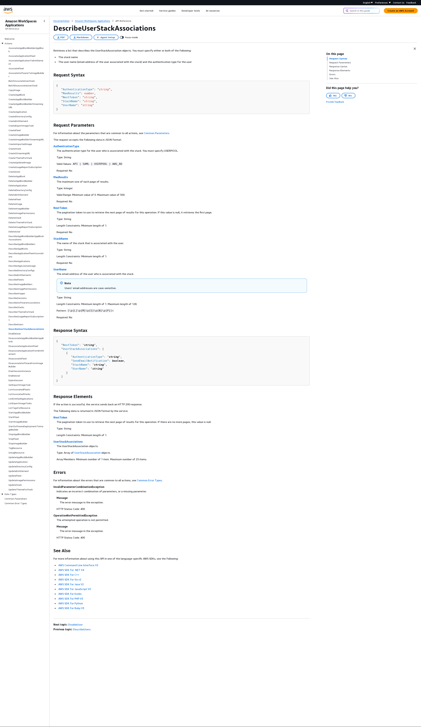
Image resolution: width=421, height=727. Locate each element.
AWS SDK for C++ (68, 574)
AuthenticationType (77, 89)
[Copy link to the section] (51, 75)
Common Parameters (156, 133)
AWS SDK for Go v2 (69, 579)
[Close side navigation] (44, 21)
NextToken (70, 97)
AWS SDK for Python (70, 603)
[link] (123, 21)
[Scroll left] (137, 10)
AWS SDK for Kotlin (70, 593)
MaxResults (71, 93)
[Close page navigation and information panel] (414, 48)
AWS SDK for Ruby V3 (71, 608)
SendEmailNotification (90, 360)
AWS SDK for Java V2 (71, 584)
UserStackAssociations (80, 349)
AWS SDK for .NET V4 (71, 570)
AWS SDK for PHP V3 (70, 598)
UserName (69, 105)
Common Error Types (149, 480)
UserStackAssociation (87, 452)
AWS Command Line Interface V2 (78, 565)
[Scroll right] (222, 10)
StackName (70, 101)
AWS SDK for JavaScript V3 (74, 589)
